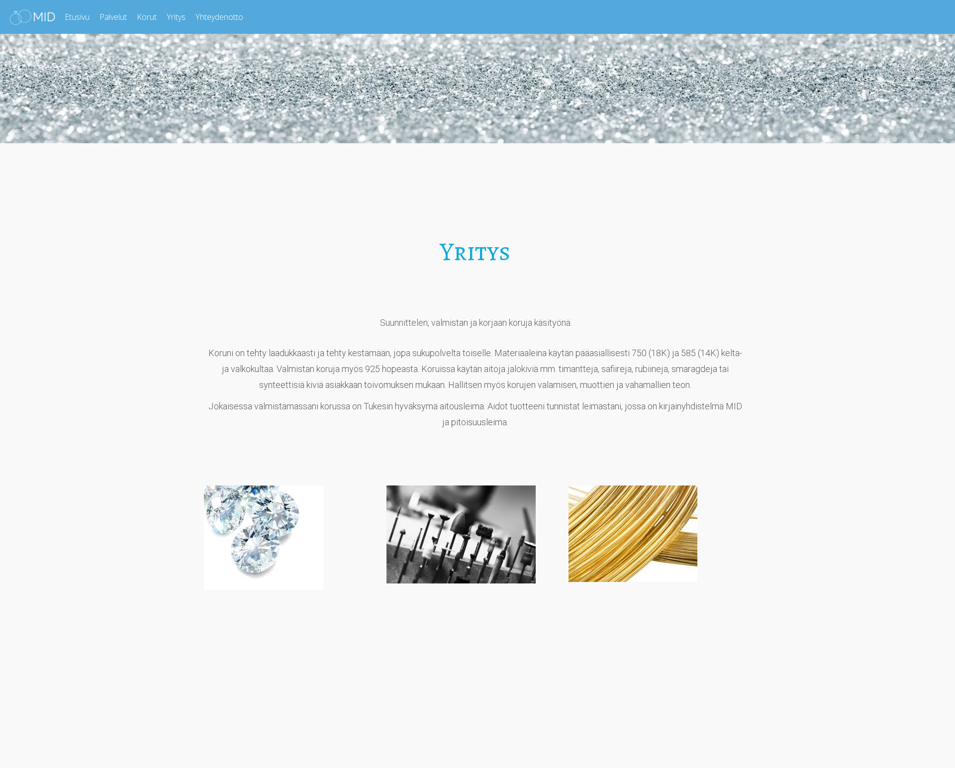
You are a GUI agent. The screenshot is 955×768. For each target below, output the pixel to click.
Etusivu (77, 16)
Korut (147, 16)
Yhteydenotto (219, 16)
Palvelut (113, 16)
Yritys (176, 16)
